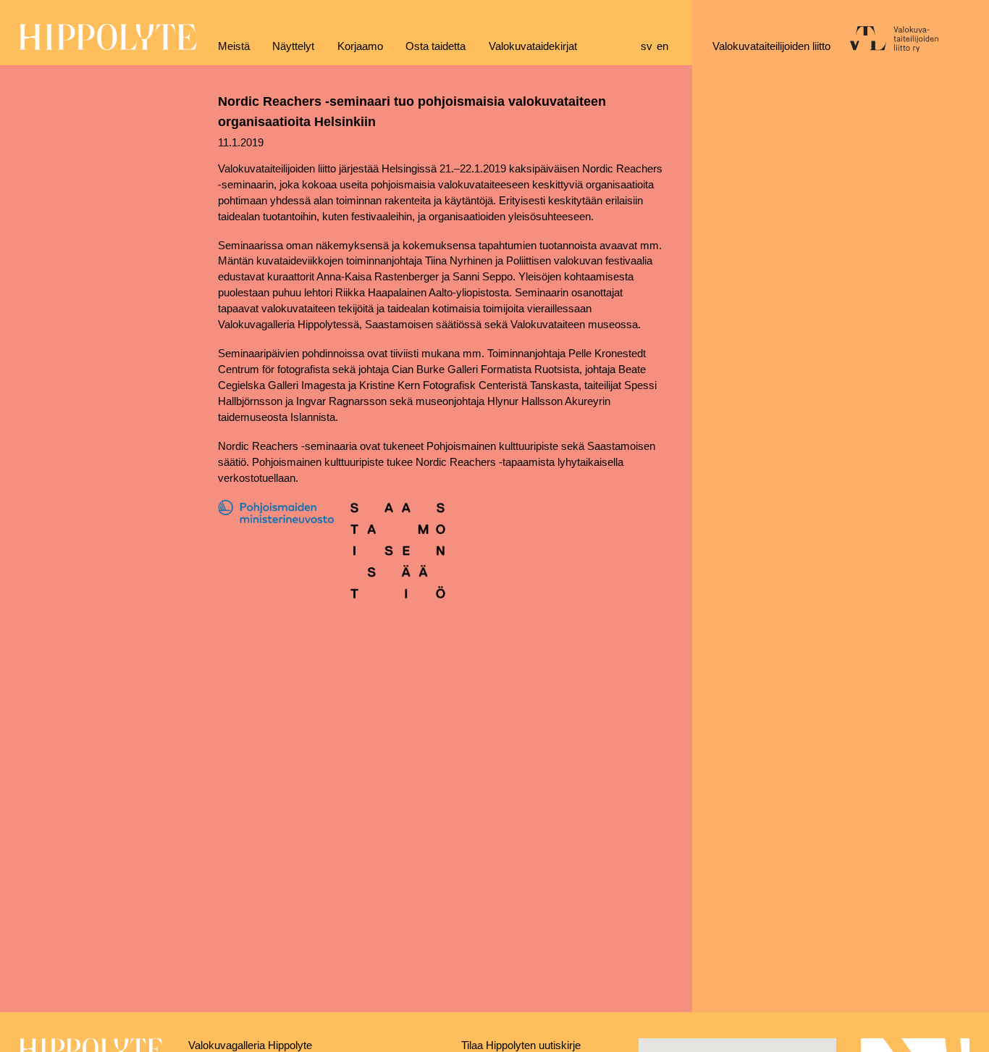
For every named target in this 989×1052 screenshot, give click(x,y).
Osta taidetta (435, 46)
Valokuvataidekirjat (533, 46)
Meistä (234, 46)
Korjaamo (360, 46)
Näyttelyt (293, 46)
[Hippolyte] (108, 46)
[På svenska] (649, 46)
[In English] (665, 46)
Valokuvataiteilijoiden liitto (771, 46)
